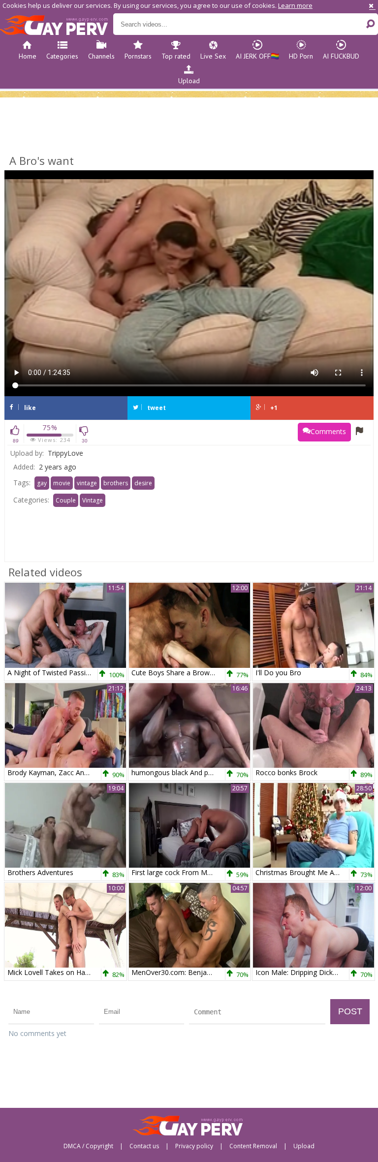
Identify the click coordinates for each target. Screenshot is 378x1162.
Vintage (92, 500)
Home (27, 56)
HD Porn (301, 56)
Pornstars (138, 56)
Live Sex (213, 56)
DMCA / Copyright (88, 1146)
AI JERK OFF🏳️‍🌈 (257, 56)
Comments (328, 431)
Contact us (144, 1146)
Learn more (295, 5)
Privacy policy (194, 1146)
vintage (87, 483)
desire (143, 483)
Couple (66, 500)
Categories (62, 56)
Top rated (175, 56)
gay (42, 483)
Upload (189, 80)
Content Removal (253, 1146)
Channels (101, 56)
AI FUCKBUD (341, 56)
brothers (115, 483)
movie (61, 483)
